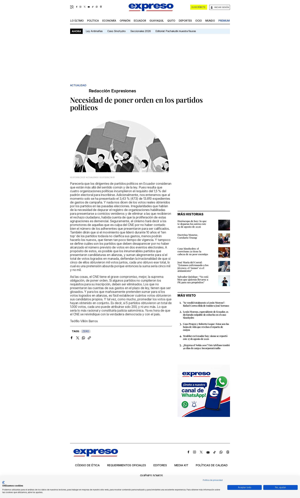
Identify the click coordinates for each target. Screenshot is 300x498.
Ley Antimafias (94, 31)
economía (109, 20)
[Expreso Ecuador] (95, 455)
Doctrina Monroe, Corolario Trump (188, 236)
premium (224, 20)
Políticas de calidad (212, 465)
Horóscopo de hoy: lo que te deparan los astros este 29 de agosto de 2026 (192, 223)
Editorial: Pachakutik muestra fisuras (176, 31)
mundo (210, 20)
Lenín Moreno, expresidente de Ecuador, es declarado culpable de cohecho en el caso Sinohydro (205, 314)
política (93, 20)
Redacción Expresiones (112, 90)
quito (171, 20)
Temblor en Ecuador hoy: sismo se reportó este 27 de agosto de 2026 (205, 337)
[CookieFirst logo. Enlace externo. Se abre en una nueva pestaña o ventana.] (3, 482)
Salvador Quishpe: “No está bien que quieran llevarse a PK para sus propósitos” (193, 279)
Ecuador (140, 20)
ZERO (85, 331)
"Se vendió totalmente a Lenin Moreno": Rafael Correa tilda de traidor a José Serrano (206, 304)
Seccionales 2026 (140, 31)
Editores (160, 465)
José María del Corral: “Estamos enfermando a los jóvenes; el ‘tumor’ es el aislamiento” (193, 266)
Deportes (185, 20)
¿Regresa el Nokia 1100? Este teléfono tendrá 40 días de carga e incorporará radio (206, 346)
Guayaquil (157, 20)
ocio (198, 20)
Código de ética (87, 465)
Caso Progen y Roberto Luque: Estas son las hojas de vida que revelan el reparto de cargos (206, 326)
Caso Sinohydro (116, 31)
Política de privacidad (213, 480)
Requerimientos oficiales (126, 465)
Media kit (181, 465)
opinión (125, 20)
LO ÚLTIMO (77, 20)
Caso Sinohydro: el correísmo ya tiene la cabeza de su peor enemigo (193, 251)
